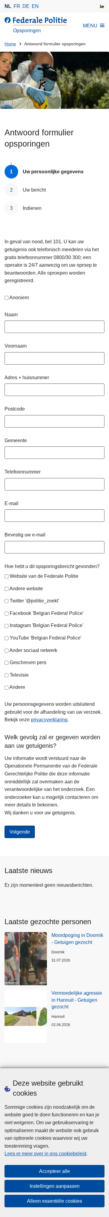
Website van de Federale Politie (44, 576)
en (35, 6)
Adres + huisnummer (27, 377)
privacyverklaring (49, 719)
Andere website (26, 588)
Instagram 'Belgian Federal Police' (46, 625)
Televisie (19, 675)
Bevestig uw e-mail (25, 534)
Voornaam (16, 345)
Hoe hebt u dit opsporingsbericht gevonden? (52, 566)
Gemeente (16, 440)
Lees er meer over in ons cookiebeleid (45, 1153)
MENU (90, 25)
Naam (11, 314)
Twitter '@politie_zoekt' (34, 600)
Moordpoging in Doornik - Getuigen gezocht (77, 939)
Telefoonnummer (23, 471)
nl (8, 6)
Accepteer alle (54, 1171)
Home (10, 44)
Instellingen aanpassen (55, 1186)
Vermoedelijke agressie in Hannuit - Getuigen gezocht (76, 999)
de (25, 6)
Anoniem (19, 297)
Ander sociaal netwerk (33, 650)
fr (17, 6)
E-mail (11, 503)
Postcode (15, 408)
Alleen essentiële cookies (54, 1201)
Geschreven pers (28, 662)
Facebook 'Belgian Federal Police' (47, 613)
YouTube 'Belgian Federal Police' (45, 637)
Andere (17, 687)
